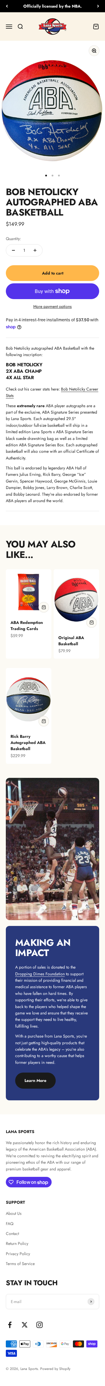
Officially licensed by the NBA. (52, 6)
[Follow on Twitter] (25, 1325)
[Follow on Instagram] (39, 1325)
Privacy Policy (18, 1254)
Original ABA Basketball (71, 641)
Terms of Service (20, 1264)
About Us (14, 1213)
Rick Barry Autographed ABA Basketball (28, 742)
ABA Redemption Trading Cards (26, 626)
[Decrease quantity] (13, 250)
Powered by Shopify (55, 1368)
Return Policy (17, 1243)
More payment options (52, 306)
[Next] (98, 6)
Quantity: (13, 239)
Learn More (35, 1080)
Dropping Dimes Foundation (40, 974)
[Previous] (7, 6)
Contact (12, 1233)
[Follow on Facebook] (10, 1325)
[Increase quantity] (35, 250)
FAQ (9, 1224)
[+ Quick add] (43, 607)
